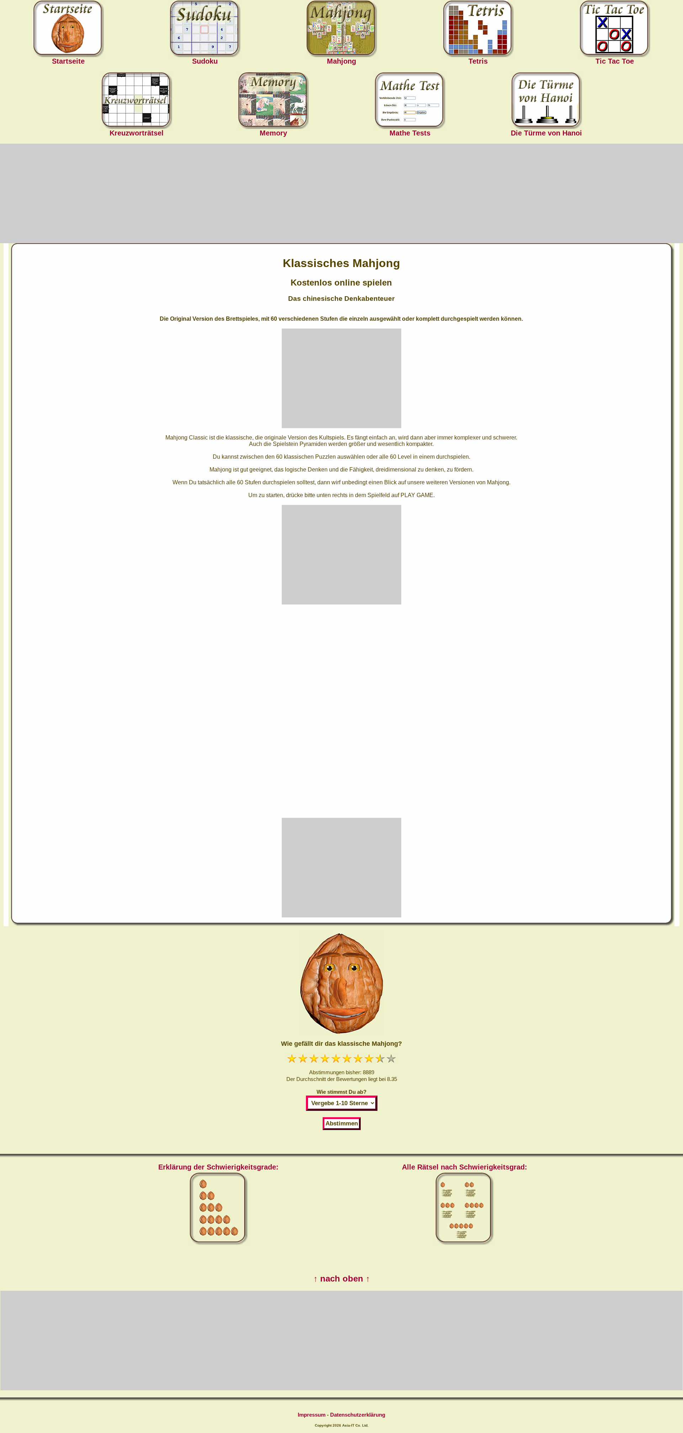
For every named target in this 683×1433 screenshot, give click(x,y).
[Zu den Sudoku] (204, 28)
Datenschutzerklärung (357, 1415)
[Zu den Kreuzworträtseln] (136, 100)
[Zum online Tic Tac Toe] (614, 28)
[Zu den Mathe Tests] (409, 100)
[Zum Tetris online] (478, 28)
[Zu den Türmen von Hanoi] (546, 100)
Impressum (311, 1415)
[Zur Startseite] (68, 28)
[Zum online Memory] (273, 100)
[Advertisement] (341, 193)
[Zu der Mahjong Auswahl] (341, 28)
